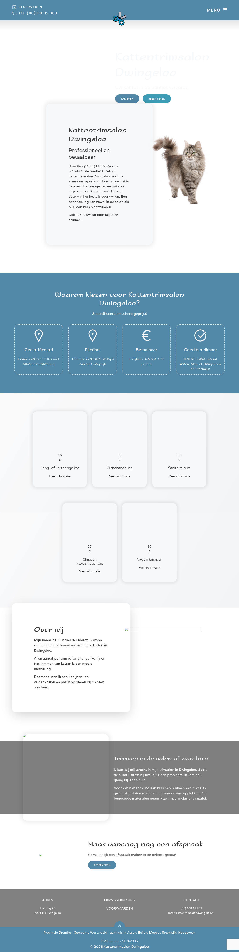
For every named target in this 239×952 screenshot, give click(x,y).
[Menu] (225, 10)
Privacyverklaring (119, 900)
